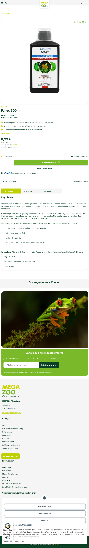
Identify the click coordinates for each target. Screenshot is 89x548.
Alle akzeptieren (45, 506)
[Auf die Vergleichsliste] (76, 22)
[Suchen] (6, 3)
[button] (82, 3)
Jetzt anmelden (49, 365)
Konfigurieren (45, 513)
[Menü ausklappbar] (2, 3)
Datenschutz (19, 541)
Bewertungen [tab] (29, 191)
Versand (15, 144)
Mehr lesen (5, 133)
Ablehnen (45, 520)
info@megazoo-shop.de (11, 413)
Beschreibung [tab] (8, 191)
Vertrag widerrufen (10, 456)
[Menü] (11, 523)
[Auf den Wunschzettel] (83, 22)
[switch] (7, 537)
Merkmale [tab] (48, 191)
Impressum (8, 541)
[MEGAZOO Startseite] (44, 4)
